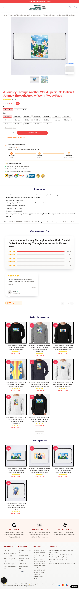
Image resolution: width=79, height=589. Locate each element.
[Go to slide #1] (34, 79)
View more (39, 433)
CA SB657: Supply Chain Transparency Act (10, 566)
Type (4, 107)
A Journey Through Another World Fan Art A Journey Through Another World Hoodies (16, 347)
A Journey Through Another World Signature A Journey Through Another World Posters (16, 384)
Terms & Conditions (10, 553)
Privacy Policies (8, 556)
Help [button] (75, 586)
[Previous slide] (6, 46)
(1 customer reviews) (18, 100)
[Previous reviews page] (62, 303)
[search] (70, 7)
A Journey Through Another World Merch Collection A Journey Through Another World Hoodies (39, 384)
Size (4, 113)
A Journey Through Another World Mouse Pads (59, 15)
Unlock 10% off (4, 580)
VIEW (16, 341)
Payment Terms (23, 555)
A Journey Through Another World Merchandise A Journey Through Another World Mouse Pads (39, 470)
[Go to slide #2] (44, 79)
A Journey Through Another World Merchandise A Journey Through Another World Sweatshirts (63, 347)
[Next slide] (73, 46)
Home (5, 15)
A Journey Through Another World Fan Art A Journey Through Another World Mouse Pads (16, 470)
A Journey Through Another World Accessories (25, 15)
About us (6, 550)
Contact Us (22, 563)
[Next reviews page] (72, 303)
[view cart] (75, 7)
